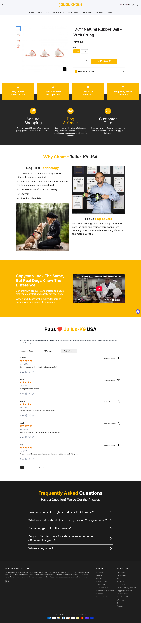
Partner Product (102, 597)
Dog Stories (73, 12)
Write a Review (69, 351)
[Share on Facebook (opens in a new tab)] (26, 372)
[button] (125, 4)
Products (57, 12)
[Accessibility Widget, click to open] (138, 311)
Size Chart (121, 581)
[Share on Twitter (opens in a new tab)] (29, 372)
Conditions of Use (123, 597)
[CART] (137, 5)
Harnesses (100, 572)
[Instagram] (9, 581)
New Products (102, 581)
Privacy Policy (122, 594)
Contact (100, 12)
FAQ (110, 12)
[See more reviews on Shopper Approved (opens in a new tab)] (33, 372)
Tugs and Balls (102, 588)
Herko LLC (66, 615)
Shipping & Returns (124, 591)
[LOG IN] (133, 5)
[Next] (64, 69)
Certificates (121, 575)
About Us (42, 12)
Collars (99, 578)
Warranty (120, 600)
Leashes (99, 575)
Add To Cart (102, 61)
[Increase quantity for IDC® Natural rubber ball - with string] (86, 61)
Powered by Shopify (78, 615)
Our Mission (121, 572)
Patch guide (121, 585)
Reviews (120, 606)
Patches (99, 594)
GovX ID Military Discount (126, 588)
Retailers (87, 12)
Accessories (100, 585)
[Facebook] (6, 581)
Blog (119, 603)
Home (31, 12)
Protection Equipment (105, 591)
